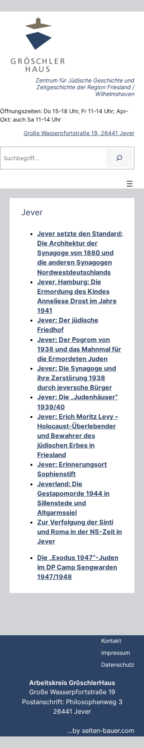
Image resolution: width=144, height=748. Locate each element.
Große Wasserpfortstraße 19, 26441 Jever (79, 133)
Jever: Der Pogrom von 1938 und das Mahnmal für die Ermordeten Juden (79, 349)
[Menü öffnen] (129, 183)
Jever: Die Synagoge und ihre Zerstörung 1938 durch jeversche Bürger (76, 377)
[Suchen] (119, 158)
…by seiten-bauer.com (100, 730)
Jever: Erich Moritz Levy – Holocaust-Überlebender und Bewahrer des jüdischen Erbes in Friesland (77, 435)
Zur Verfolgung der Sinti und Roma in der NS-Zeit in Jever (79, 531)
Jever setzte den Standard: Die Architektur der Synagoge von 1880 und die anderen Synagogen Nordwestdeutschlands (80, 253)
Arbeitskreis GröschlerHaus (72, 683)
